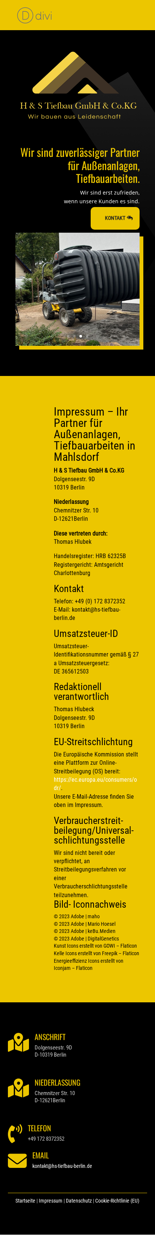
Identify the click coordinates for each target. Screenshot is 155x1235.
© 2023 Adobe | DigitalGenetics (86, 939)
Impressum (50, 1201)
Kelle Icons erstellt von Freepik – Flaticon (96, 953)
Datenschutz (79, 1201)
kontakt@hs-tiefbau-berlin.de (62, 1166)
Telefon (39, 1128)
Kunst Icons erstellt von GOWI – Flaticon (95, 946)
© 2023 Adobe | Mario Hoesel (84, 924)
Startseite (25, 1201)
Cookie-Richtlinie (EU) (117, 1201)
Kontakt (115, 218)
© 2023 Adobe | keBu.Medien (84, 931)
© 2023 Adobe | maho (77, 916)
